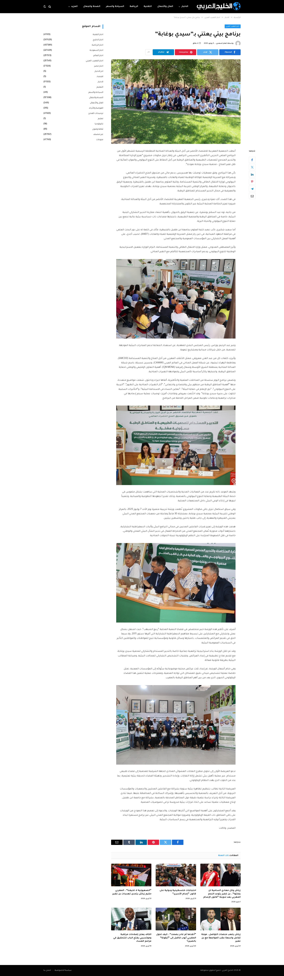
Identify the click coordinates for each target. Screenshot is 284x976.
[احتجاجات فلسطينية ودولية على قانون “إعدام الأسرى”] (176, 875)
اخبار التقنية (98, 35)
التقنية (148, 6)
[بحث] (50, 6)
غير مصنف (98, 134)
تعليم (100, 119)
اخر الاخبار (99, 71)
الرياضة (134, 6)
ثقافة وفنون (97, 129)
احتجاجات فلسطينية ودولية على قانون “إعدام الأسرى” (178, 892)
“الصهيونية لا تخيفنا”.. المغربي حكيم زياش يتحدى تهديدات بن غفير (131, 892)
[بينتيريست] (252, 181)
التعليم (100, 87)
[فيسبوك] (252, 160)
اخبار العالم (98, 56)
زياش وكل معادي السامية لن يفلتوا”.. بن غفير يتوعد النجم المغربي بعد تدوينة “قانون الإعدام (222, 893)
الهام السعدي (221, 43)
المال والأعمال (165, 6)
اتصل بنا (47, 970)
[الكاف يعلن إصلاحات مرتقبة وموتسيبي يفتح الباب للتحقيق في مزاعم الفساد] (131, 919)
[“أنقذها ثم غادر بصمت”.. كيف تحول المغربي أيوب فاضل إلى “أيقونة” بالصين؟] (176, 919)
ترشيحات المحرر (95, 113)
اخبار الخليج (98, 40)
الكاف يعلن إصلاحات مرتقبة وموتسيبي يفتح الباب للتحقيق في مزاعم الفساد (132, 937)
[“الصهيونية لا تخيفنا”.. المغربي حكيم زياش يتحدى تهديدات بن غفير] (131, 875)
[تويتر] (252, 167)
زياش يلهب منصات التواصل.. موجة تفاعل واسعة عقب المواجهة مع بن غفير (221, 937)
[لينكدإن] (252, 174)
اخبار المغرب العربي (232, 26)
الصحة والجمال (91, 6)
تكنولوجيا (99, 124)
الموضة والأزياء (96, 108)
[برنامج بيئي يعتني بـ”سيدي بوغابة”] (176, 101)
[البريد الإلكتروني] (252, 196)
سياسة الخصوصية (63, 970)
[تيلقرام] (252, 189)
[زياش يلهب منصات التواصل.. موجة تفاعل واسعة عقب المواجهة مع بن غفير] (220, 919)
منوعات (99, 140)
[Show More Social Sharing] (148, 52)
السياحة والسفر (115, 6)
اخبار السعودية (96, 50)
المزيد (74, 6)
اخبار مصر (98, 66)
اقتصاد (100, 77)
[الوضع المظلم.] (45, 6)
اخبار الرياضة (97, 45)
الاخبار (184, 6)
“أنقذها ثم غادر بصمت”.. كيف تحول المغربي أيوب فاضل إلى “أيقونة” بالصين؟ (176, 937)
